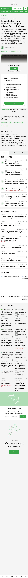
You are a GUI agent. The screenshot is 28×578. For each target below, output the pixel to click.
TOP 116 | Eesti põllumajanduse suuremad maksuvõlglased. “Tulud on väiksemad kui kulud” (14, 172)
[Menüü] (2, 576)
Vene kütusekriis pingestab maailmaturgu (13, 266)
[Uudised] (7, 576)
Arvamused (15, 11)
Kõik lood (8, 11)
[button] (11, 416)
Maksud (3, 125)
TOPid (25, 11)
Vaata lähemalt (5, 109)
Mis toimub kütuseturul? (8, 253)
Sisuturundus (7, 134)
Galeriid (21, 11)
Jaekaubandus (17, 122)
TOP (6, 169)
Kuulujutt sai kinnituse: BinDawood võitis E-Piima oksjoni (7, 365)
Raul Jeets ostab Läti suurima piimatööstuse (20, 322)
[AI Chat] (21, 576)
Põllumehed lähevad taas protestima (15, 189)
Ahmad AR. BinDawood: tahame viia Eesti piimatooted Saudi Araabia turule (6, 324)
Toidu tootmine (5, 122)
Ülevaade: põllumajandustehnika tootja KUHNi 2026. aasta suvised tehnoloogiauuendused (13, 138)
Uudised (7, 179)
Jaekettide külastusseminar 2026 (10, 296)
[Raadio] (12, 576)
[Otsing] (16, 576)
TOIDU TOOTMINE (5, 18)
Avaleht (3, 11)
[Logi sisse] (25, 576)
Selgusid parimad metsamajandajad (11, 247)
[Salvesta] (26, 160)
